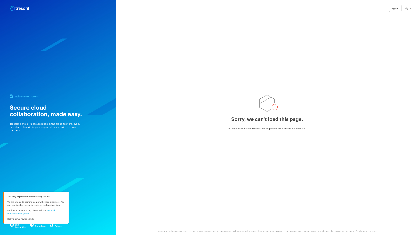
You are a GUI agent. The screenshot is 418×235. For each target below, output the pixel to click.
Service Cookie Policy (279, 231)
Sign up (395, 8)
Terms (373, 231)
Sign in (408, 8)
